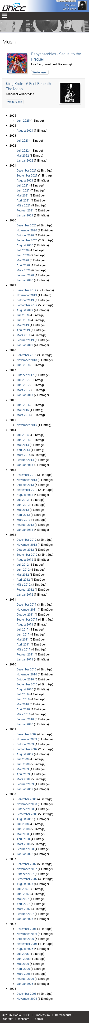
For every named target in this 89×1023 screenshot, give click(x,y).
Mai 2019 (23, 325)
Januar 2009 (25, 789)
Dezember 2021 (27, 170)
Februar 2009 (25, 784)
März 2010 (24, 714)
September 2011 (27, 619)
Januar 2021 (25, 215)
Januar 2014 (25, 465)
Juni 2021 (23, 190)
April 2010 (23, 709)
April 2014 (23, 450)
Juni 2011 (23, 634)
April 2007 (23, 904)
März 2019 (24, 335)
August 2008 (25, 819)
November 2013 (27, 480)
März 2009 (24, 779)
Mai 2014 (23, 445)
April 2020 (23, 265)
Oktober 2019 (25, 300)
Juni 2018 (23, 365)
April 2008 (23, 839)
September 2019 (27, 305)
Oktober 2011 (25, 614)
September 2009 (27, 749)
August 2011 (25, 624)
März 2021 (24, 205)
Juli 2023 (23, 140)
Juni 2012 (23, 569)
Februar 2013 (25, 524)
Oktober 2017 (25, 375)
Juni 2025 (23, 120)
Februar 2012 (25, 589)
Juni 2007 (23, 894)
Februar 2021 (25, 210)
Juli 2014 (23, 435)
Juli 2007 (23, 889)
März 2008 (24, 844)
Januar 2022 (25, 160)
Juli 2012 (23, 564)
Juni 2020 (23, 255)
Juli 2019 (23, 315)
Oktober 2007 (25, 874)
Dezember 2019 (27, 290)
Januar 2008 (25, 854)
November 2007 (27, 869)
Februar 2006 (25, 978)
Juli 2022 (23, 150)
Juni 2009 (23, 764)
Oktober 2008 (25, 809)
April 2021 (23, 200)
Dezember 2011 (27, 604)
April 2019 (23, 330)
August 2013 (25, 495)
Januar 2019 (25, 345)
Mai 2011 (23, 639)
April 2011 (23, 644)
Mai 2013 (23, 510)
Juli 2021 (23, 185)
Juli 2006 (23, 954)
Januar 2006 (25, 983)
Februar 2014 (25, 460)
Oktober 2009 (25, 744)
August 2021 (25, 180)
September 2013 (27, 490)
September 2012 (27, 554)
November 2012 (27, 544)
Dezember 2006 (27, 929)
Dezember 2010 (27, 669)
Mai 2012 (23, 574)
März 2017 (24, 390)
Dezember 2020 (27, 225)
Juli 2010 (23, 694)
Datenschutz (63, 1015)
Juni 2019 (23, 320)
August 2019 (25, 310)
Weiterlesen (40, 72)
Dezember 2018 (27, 355)
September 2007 (27, 879)
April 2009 (23, 774)
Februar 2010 (25, 719)
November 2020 (27, 230)
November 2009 (27, 739)
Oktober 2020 (25, 235)
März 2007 (24, 909)
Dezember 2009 (27, 734)
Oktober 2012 (25, 549)
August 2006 (25, 949)
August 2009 (25, 754)
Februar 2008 (25, 849)
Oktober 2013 (25, 485)
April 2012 (23, 579)
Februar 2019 (25, 340)
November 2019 (27, 295)
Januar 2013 (25, 529)
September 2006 (27, 944)
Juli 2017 (23, 380)
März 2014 (24, 455)
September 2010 (27, 684)
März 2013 (24, 519)
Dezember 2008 (27, 799)
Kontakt (7, 1019)
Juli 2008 (23, 824)
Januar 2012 (25, 594)
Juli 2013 (23, 500)
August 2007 (25, 884)
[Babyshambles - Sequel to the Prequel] (17, 63)
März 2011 (24, 649)
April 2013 (23, 514)
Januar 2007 (25, 919)
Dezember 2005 (27, 993)
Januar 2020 (25, 280)
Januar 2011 (25, 659)
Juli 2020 (23, 250)
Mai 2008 (23, 834)
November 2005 (27, 998)
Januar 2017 (25, 395)
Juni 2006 (23, 959)
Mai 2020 (23, 260)
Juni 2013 (23, 505)
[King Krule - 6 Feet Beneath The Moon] (70, 93)
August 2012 (25, 559)
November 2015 (27, 425)
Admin (39, 1019)
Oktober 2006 (25, 939)
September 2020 (27, 240)
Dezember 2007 (27, 864)
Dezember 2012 (27, 539)
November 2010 (27, 674)
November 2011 (27, 609)
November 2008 (27, 804)
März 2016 (24, 415)
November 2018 (27, 360)
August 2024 (25, 130)
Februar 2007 (25, 914)
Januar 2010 (25, 724)
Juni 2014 (23, 440)
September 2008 (27, 814)
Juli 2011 (23, 629)
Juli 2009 (23, 759)
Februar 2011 (25, 654)
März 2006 (24, 973)
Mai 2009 (23, 769)
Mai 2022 (23, 155)
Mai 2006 (23, 964)
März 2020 (24, 270)
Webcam (23, 1019)
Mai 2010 (23, 704)
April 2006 (23, 968)
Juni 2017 (23, 385)
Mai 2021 (23, 195)
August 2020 (25, 245)
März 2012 (24, 584)
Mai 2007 (23, 899)
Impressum (43, 1015)
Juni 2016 (23, 405)
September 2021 (27, 175)
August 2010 (25, 689)
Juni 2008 (23, 829)
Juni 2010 (23, 699)
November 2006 (27, 934)
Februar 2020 (25, 275)
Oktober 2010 (25, 679)
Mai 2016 (23, 410)
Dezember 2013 (27, 475)
